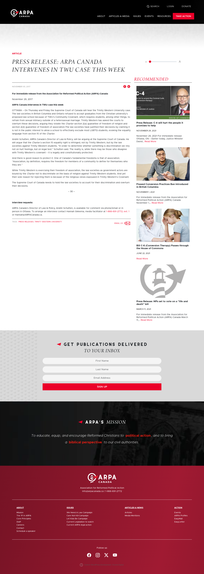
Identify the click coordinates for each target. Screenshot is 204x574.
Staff (19, 522)
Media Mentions (132, 516)
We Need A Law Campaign (79, 513)
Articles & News (134, 508)
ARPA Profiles (180, 516)
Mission (20, 513)
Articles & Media (119, 16)
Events (149, 16)
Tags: (15, 222)
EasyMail (178, 519)
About (101, 16)
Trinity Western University (48, 222)
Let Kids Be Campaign (77, 519)
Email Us (119, 223)
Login (170, 6)
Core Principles (24, 519)
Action (178, 508)
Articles (128, 513)
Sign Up (102, 387)
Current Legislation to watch (80, 522)
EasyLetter (179, 522)
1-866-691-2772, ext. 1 (117, 211)
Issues (137, 16)
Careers (20, 525)
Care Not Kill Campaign (78, 516)
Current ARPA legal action (79, 525)
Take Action (183, 16)
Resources (164, 16)
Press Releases (26, 222)
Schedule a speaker (26, 531)
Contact (20, 528)
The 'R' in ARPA (24, 516)
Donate (186, 6)
